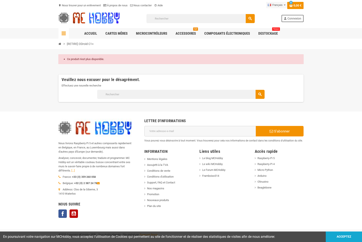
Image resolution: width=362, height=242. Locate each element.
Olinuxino (262, 181)
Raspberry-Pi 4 (266, 164)
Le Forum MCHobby (213, 169)
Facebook (62, 213)
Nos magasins (155, 188)
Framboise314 (210, 175)
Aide (158, 5)
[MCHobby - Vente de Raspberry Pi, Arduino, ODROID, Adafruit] (89, 18)
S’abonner (281, 131)
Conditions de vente (158, 170)
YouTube (74, 213)
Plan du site (154, 206)
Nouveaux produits (158, 200)
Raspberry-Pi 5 (266, 158)
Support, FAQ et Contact (161, 182)
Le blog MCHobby (212, 158)
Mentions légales (157, 159)
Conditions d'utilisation (160, 176)
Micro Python (265, 169)
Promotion (153, 194)
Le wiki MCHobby (212, 164)
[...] (73, 170)
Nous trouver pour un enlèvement (79, 5)
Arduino (261, 175)
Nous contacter (142, 5)
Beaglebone (264, 187)
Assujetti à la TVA (157, 164)
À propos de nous (117, 5)
